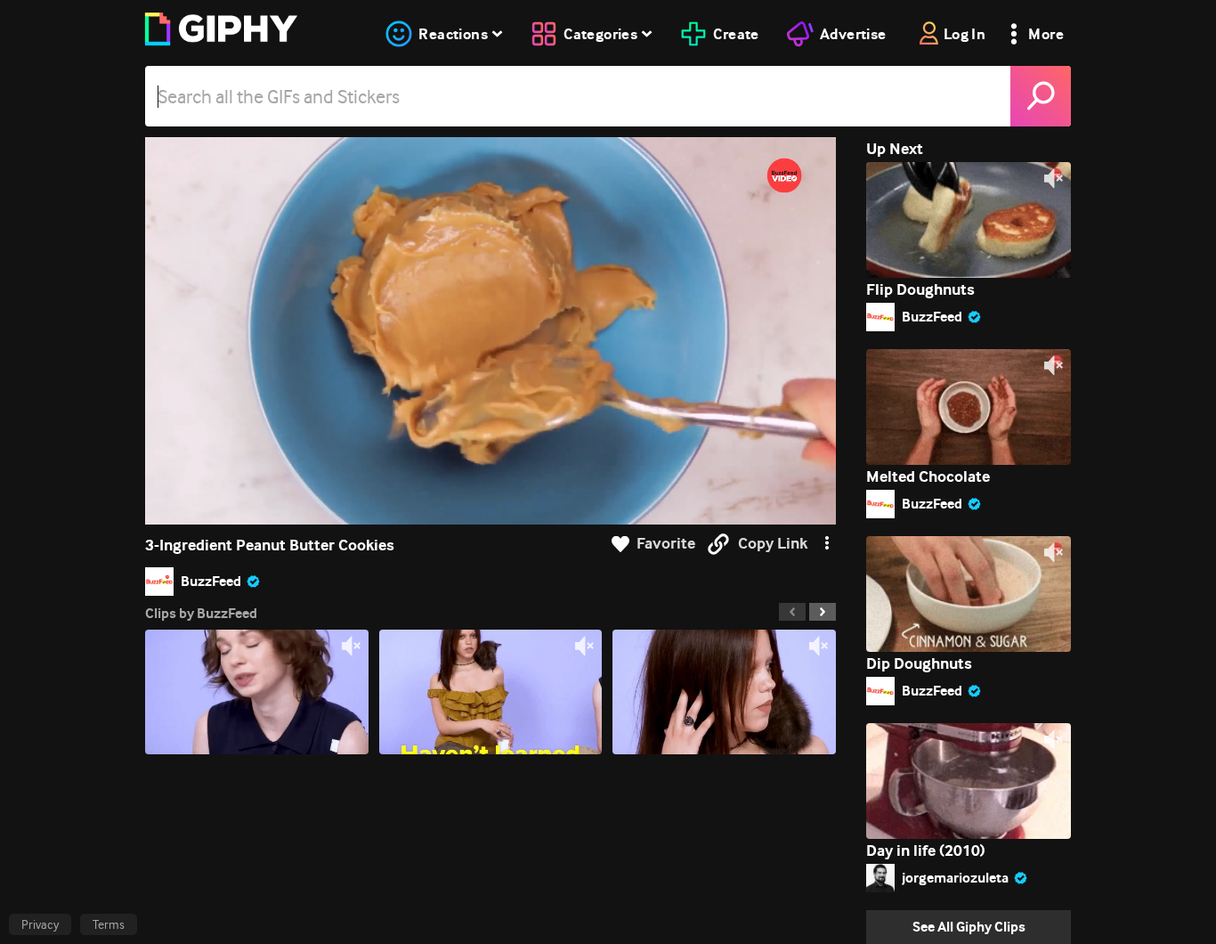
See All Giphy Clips (968, 926)
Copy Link (772, 543)
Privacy (40, 924)
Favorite (665, 543)
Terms (109, 924)
